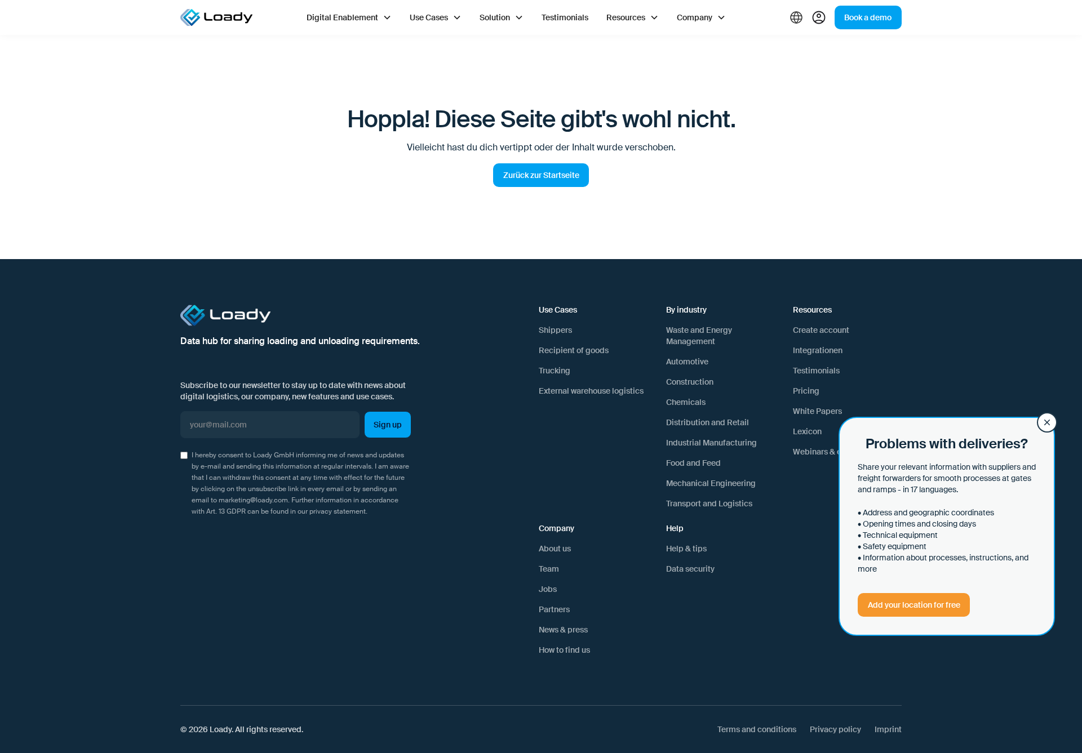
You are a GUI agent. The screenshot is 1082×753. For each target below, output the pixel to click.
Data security (690, 569)
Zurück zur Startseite (541, 175)
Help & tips (686, 548)
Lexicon (807, 431)
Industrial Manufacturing (711, 443)
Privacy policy (835, 729)
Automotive (687, 362)
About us (555, 548)
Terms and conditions (756, 729)
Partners (554, 609)
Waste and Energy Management (699, 335)
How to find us (564, 650)
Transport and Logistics (709, 503)
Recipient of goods (574, 350)
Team (549, 569)
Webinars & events (827, 452)
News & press (563, 630)
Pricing (806, 391)
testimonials (565, 17)
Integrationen (817, 350)
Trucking (554, 371)
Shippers (555, 330)
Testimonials (816, 371)
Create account (821, 330)
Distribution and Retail (707, 422)
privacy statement (337, 511)
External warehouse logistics (591, 391)
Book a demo (868, 17)
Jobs (548, 589)
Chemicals (686, 402)
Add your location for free (914, 605)
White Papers (817, 411)
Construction (689, 382)
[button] (349, 17)
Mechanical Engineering (711, 483)
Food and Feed (693, 463)
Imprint (888, 729)
